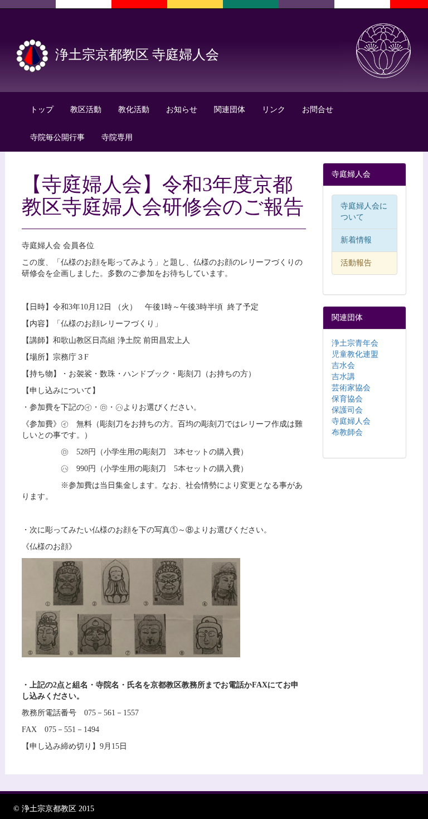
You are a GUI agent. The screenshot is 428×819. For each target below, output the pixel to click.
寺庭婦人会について (364, 211)
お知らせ (181, 109)
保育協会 (347, 399)
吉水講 (343, 376)
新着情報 (356, 240)
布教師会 (347, 432)
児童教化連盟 (355, 354)
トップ (42, 109)
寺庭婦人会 (351, 421)
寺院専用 (117, 137)
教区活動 (85, 109)
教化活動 (133, 109)
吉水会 (343, 365)
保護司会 (347, 410)
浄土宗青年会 (355, 343)
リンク (273, 109)
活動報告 (356, 263)
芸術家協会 (351, 388)
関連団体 (229, 109)
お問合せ (317, 109)
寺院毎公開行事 (57, 137)
